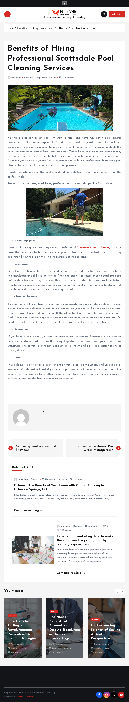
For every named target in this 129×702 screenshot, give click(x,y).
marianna (16, 77)
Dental (12, 615)
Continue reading (27, 510)
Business (28, 77)
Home (10, 28)
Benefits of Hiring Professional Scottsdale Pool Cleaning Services (56, 28)
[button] (117, 591)
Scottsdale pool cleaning (93, 247)
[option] (23, 628)
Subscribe (117, 14)
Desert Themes (25, 697)
